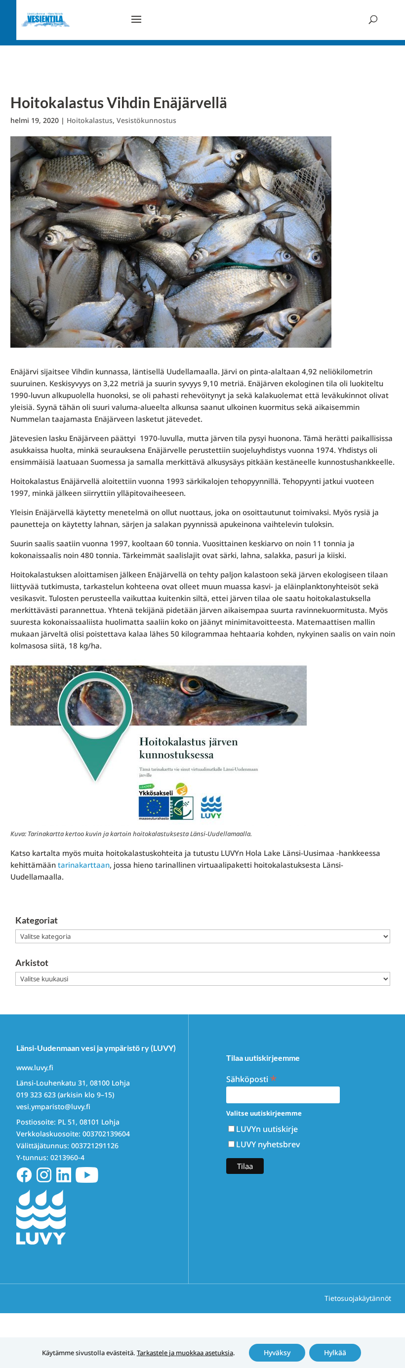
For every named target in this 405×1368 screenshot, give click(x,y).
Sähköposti (251, 1078)
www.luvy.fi (34, 1067)
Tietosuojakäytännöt (357, 1298)
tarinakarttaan (84, 865)
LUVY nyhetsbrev (268, 1144)
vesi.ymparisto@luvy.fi (53, 1106)
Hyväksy (277, 1352)
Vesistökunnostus (146, 120)
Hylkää (335, 1352)
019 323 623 (36, 1094)
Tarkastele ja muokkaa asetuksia (185, 1352)
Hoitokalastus (90, 120)
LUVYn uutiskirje (267, 1129)
